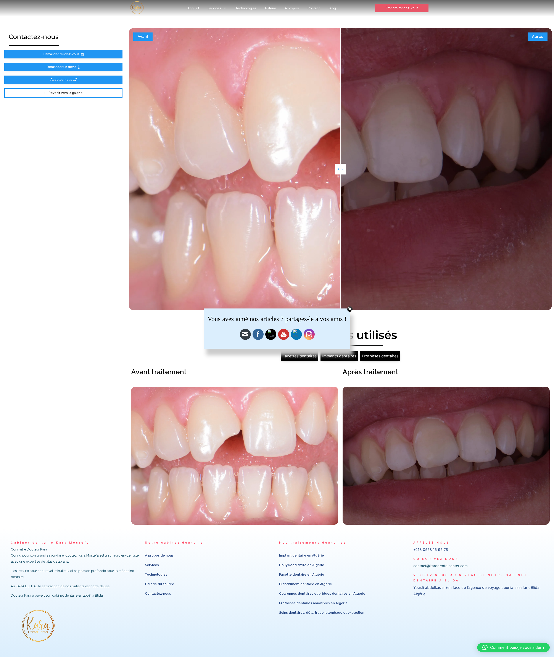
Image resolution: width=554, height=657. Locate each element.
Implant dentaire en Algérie (301, 555)
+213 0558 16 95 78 (430, 549)
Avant (143, 36)
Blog (332, 8)
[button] (513, 647)
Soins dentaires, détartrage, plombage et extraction (321, 613)
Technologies (245, 8)
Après (537, 36)
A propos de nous (159, 555)
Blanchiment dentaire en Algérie (305, 584)
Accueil (193, 8)
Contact (314, 8)
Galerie (270, 8)
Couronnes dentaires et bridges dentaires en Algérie (322, 594)
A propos (292, 8)
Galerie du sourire (159, 584)
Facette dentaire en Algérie (301, 574)
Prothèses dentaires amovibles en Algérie (313, 603)
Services (214, 8)
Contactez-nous (158, 594)
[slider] (340, 169)
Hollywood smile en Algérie (301, 565)
